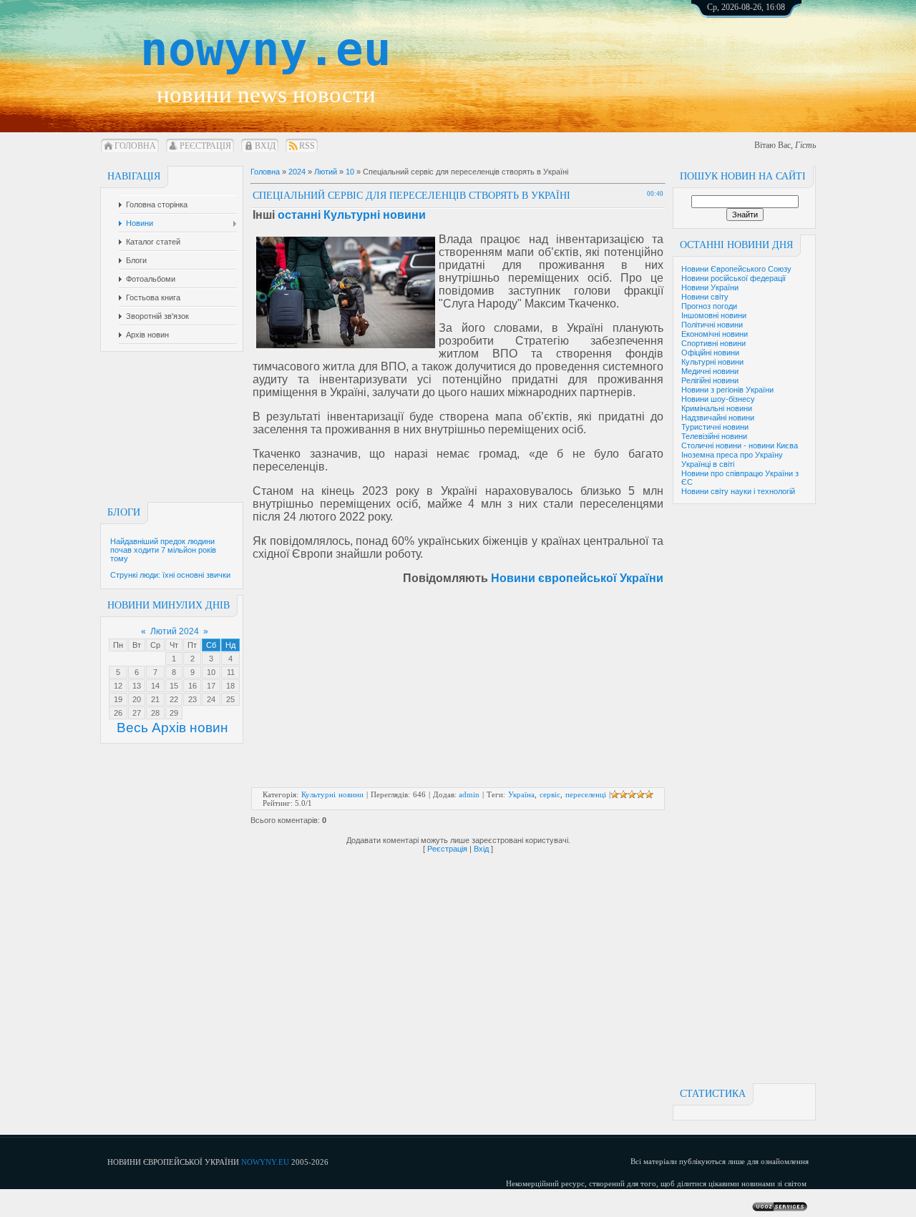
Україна (521, 794)
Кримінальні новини (716, 408)
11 (231, 672)
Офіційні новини (710, 352)
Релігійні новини (710, 380)
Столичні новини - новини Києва (739, 445)
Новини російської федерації (733, 278)
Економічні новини (714, 334)
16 (192, 685)
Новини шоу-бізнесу (718, 399)
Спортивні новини (713, 343)
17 (211, 685)
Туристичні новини (715, 427)
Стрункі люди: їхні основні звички (170, 575)
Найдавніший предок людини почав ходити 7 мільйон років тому (163, 550)
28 (155, 713)
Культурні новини (712, 362)
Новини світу (705, 296)
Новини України (710, 287)
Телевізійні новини (714, 436)
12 (118, 685)
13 (136, 685)
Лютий (325, 171)
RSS (307, 146)
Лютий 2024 (174, 631)
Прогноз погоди (709, 306)
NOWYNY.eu (265, 1162)
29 (174, 713)
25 (230, 699)
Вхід (265, 146)
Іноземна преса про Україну (732, 454)
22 (174, 699)
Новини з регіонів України (727, 389)
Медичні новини (710, 371)
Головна (135, 146)
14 (155, 685)
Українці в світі (707, 464)
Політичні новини (712, 324)
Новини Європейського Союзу (736, 269)
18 (230, 685)
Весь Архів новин (172, 727)
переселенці (585, 794)
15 (174, 685)
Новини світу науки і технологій (738, 491)
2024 (297, 171)
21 (155, 699)
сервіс (550, 794)
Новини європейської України (577, 578)
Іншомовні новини (713, 315)
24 (211, 699)
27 (136, 713)
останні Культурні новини (352, 215)
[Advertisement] (762, 57)
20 (136, 699)
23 (192, 699)
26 (118, 713)
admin (469, 794)
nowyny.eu (265, 49)
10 (211, 672)
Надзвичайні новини (717, 417)
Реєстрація (205, 146)
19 (118, 699)
